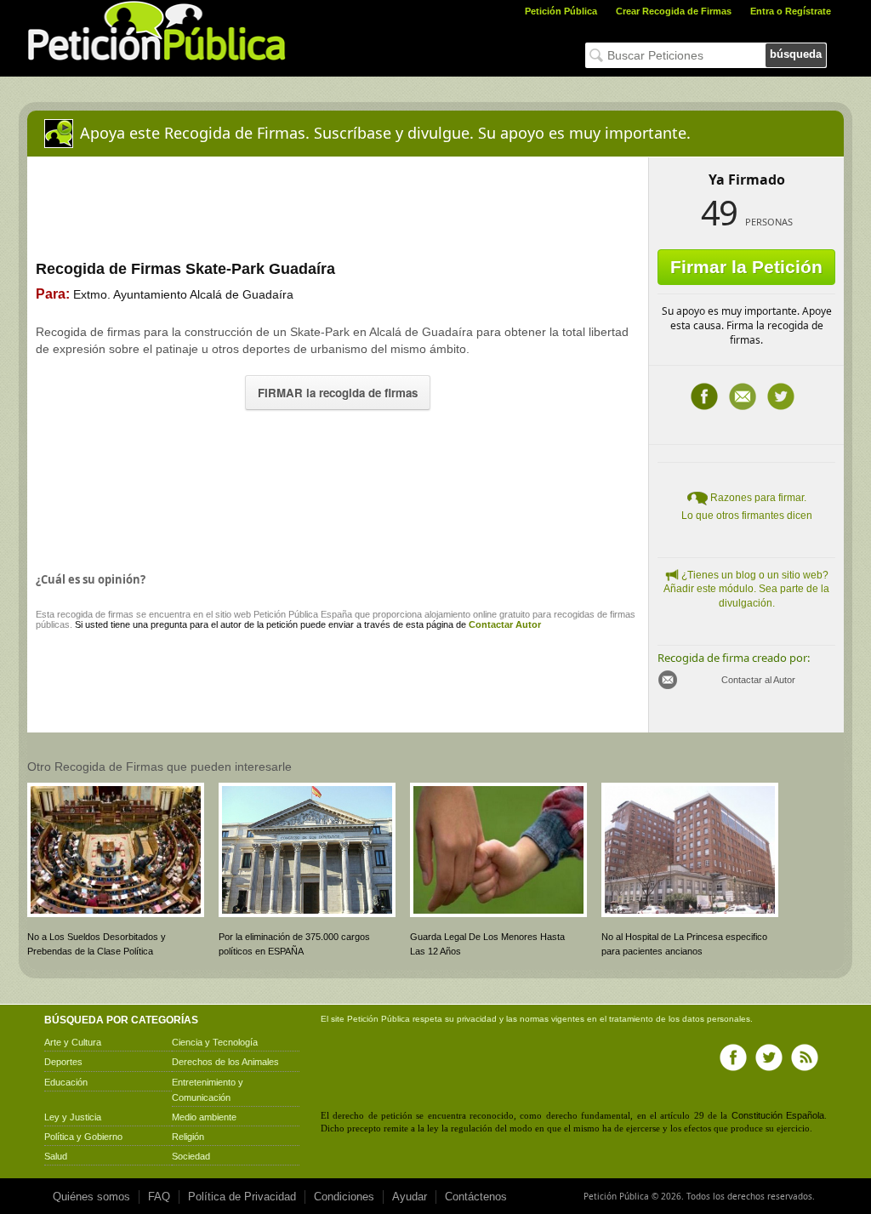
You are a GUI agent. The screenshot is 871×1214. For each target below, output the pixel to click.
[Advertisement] (337, 486)
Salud (55, 1156)
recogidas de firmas (594, 614)
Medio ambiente (204, 1117)
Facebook (704, 396)
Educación (66, 1082)
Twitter (780, 396)
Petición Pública (561, 11)
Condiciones (344, 1196)
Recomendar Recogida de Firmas (742, 396)
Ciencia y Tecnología (215, 1042)
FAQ (159, 1196)
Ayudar (409, 1196)
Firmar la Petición (746, 266)
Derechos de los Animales (225, 1062)
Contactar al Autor (758, 680)
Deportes (63, 1062)
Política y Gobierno (83, 1136)
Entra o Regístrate (790, 11)
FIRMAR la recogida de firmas (338, 393)
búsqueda (796, 54)
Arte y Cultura (72, 1042)
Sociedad (191, 1156)
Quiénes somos (91, 1196)
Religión (188, 1136)
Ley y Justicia (72, 1117)
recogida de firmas (95, 614)
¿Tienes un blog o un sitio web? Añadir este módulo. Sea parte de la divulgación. (746, 589)
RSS (804, 1057)
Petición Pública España (302, 614)
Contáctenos (476, 1196)
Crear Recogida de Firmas (674, 11)
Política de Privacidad (242, 1196)
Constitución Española (778, 1115)
